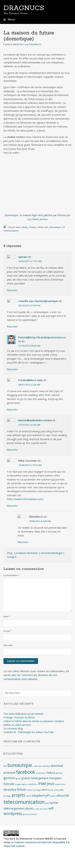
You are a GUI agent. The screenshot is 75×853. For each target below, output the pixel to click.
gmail (18, 778)
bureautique (20, 765)
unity (37, 809)
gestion (9, 778)
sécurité (62, 795)
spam (53, 796)
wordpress (12, 813)
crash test (37, 766)
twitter (54, 803)
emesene (9, 773)
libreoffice (9, 790)
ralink (28, 796)
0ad (5, 766)
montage (37, 790)
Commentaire (11, 575)
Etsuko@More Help (30, 380)
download (57, 766)
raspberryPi (41, 795)
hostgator (55, 778)
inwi (42, 783)
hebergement (39, 778)
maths (29, 790)
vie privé (44, 809)
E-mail (7, 631)
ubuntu (29, 808)
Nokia (50, 790)
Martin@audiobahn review (35, 420)
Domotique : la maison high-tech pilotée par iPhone (35, 215)
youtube (33, 814)
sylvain (22, 257)
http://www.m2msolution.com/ (25, 499)
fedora (51, 773)
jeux (50, 783)
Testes (32, 227)
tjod (47, 803)
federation (41, 773)
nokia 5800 (59, 790)
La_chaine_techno (37, 219)
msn (44, 790)
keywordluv (60, 784)
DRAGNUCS (23, 8)
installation (33, 784)
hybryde (8, 784)
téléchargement (13, 808)
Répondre (12, 290)
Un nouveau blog (13, 728)
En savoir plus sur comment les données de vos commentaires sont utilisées (36, 675)
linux (21, 789)
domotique (55, 227)
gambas (59, 773)
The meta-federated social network (23, 713)
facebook (25, 772)
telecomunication (24, 801)
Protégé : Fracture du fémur (19, 717)
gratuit (25, 778)
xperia (26, 814)
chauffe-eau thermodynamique (38, 301)
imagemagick (21, 784)
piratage (7, 796)
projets (18, 795)
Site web (8, 645)
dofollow (46, 766)
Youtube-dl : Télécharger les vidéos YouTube (28, 732)
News (25, 227)
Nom (6, 616)
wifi (51, 808)
